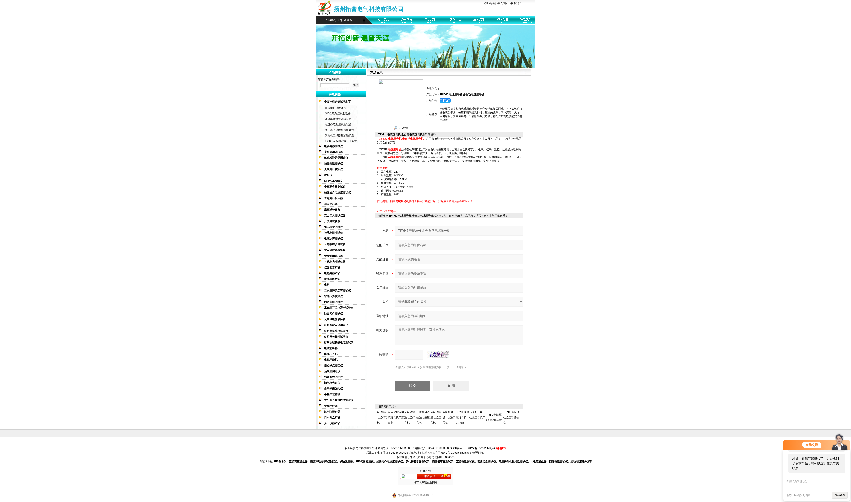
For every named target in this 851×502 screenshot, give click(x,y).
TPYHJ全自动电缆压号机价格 (511, 417)
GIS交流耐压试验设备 (338, 113)
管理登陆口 (478, 452)
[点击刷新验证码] (438, 354)
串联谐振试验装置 (335, 107)
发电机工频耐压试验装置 (339, 135)
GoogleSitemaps (461, 452)
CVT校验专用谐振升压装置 (341, 141)
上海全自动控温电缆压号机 (423, 417)
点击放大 (402, 128)
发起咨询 (840, 495)
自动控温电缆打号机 (382, 417)
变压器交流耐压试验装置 (339, 130)
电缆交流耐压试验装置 (338, 124)
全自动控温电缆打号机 (409, 417)
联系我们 (516, 3)
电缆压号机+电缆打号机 (449, 417)
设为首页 (503, 3)
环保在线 (425, 470)
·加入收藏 (490, 3)
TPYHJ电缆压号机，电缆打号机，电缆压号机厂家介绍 (470, 417)
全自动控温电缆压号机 (435, 417)
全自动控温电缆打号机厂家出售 (396, 417)
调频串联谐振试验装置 (338, 119)
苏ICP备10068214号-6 (481, 448)
